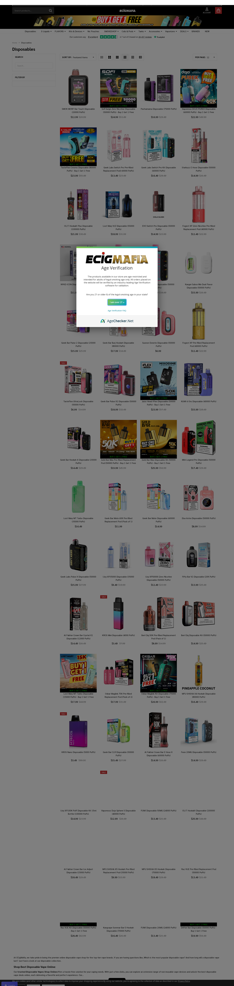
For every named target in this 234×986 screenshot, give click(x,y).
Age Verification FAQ (117, 305)
